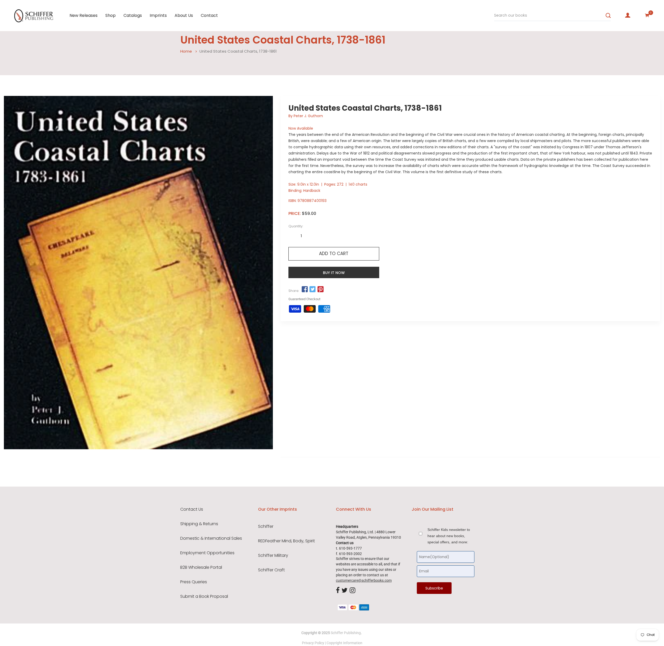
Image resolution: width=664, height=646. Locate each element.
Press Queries (193, 582)
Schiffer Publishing (346, 633)
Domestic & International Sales (211, 538)
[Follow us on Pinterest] (320, 289)
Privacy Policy (313, 643)
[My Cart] (647, 15)
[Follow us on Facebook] (304, 289)
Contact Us (191, 509)
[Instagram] (352, 590)
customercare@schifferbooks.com (364, 580)
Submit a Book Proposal (204, 596)
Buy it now (334, 272)
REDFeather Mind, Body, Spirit (286, 541)
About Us (184, 15)
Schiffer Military (273, 555)
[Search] (608, 15)
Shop (110, 15)
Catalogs (132, 15)
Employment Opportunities (207, 553)
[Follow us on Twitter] (312, 289)
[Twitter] (345, 590)
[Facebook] (338, 590)
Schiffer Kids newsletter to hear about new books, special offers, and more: (448, 536)
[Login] (627, 15)
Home (186, 51)
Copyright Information (344, 643)
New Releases (84, 15)
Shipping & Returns (199, 524)
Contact (209, 15)
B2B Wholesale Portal (201, 567)
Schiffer (265, 526)
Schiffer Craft (271, 570)
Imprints (158, 15)
